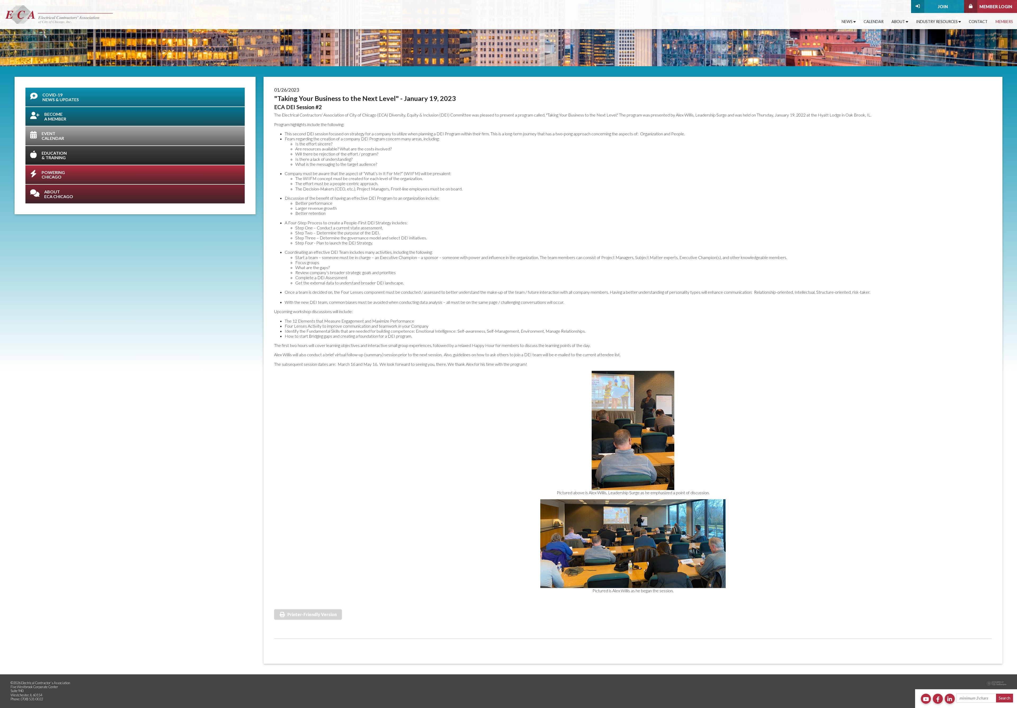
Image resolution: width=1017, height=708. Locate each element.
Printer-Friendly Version (312, 614)
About (898, 21)
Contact (978, 21)
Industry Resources (937, 21)
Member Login (995, 6)
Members (1004, 21)
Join (943, 6)
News (847, 21)
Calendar (874, 21)
